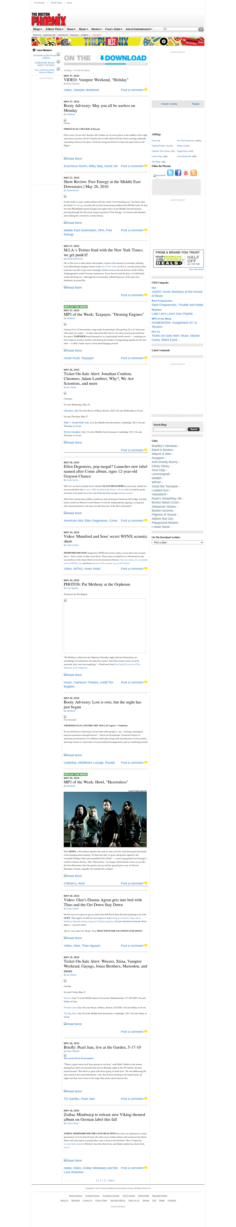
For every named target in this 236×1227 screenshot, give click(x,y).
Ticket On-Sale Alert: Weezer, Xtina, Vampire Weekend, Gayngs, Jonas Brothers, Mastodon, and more (105, 966)
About (69, 3)
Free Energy (78, 205)
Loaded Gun (160, 490)
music (68, 682)
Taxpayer (87, 358)
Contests (63, 35)
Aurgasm (158, 458)
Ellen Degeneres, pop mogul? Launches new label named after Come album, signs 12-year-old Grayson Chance (105, 471)
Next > (112, 1180)
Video (68, 90)
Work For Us (134, 1200)
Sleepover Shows (164, 506)
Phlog (180, 146)
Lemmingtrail (160, 474)
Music (82, 29)
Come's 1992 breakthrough (104, 489)
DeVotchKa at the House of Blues (44, 56)
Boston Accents (163, 510)
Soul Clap (158, 470)
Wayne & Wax (161, 454)
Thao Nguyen (91, 945)
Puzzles (74, 35)
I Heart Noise (161, 527)
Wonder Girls (70, 1007)
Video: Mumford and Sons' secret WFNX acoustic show (106, 538)
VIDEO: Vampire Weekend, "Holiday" (96, 79)
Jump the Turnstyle (165, 486)
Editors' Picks (53, 29)
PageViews (182, 151)
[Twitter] (170, 175)
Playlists (157, 309)
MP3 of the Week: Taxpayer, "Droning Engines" (104, 314)
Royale (110, 762)
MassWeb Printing (159, 1196)
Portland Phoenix (92, 1196)
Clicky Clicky (160, 466)
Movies (95, 29)
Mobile (162, 1200)
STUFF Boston (128, 1196)
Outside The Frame (161, 151)
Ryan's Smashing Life (167, 498)
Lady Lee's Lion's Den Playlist (172, 313)
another (129, 493)
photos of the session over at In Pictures (111, 563)
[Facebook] (178, 175)
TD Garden (71, 1099)
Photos (37, 35)
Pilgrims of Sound (164, 514)
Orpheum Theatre (86, 682)
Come (113, 520)
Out (154, 287)
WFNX (78, 568)
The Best (96, 35)
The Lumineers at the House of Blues (45, 71)
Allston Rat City (162, 518)
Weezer (67, 998)
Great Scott (71, 358)
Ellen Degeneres (95, 520)
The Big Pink (70, 1013)
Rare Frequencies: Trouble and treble (177, 305)
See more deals (196, 269)
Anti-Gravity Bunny (165, 462)
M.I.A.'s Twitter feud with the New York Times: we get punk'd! (103, 252)
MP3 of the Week (161, 318)
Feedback (172, 1200)
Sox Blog (156, 162)
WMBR (157, 478)
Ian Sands (71, 387)
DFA (101, 230)
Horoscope (49, 35)
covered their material (74, 1144)
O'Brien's (70, 883)
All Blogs (68, 70)
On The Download (81, 70)
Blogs (36, 29)
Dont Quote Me (184, 156)
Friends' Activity (169, 104)
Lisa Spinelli (72, 588)
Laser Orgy (157, 156)
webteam (71, 114)
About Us (64, 1200)
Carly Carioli (72, 480)
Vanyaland (159, 494)
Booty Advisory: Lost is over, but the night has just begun (102, 704)
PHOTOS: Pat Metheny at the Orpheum (97, 584)
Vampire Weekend (86, 90)
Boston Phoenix (75, 1196)
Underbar (70, 762)
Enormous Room (75, 166)
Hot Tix (156, 331)
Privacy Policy (101, 1200)
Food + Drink (112, 29)
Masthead (75, 1200)
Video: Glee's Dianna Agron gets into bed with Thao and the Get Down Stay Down (103, 902)
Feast (154, 140)
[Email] (159, 175)
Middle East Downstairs (80, 230)
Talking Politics (159, 146)
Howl (81, 883)
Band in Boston (162, 450)
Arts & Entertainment (138, 29)
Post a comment (132, 90)
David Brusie (73, 190)
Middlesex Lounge (90, 762)
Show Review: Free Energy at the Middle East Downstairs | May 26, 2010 (102, 184)
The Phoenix (39, 3)
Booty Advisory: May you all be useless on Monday (99, 108)
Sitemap (146, 1200)
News (70, 29)
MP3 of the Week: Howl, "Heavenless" (96, 782)
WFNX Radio (56, 3)
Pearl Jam (88, 1099)
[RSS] (193, 175)
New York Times (109, 266)
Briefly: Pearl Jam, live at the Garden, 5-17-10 (102, 1047)
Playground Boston (165, 522)
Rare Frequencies (162, 300)
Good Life (111, 166)
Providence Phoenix (111, 1196)
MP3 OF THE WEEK (75, 306)
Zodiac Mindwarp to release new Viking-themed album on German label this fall (104, 1117)
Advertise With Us (117, 1200)
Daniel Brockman (75, 259)
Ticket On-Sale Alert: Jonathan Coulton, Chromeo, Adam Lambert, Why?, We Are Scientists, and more (99, 378)
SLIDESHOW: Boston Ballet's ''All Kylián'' (45, 64)
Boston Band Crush (165, 502)
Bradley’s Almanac (164, 446)
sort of (67, 1147)
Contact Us (87, 1200)
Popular (195, 104)
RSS (154, 1200)
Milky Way (96, 166)
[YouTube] (185, 175)
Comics (85, 35)
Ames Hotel (92, 568)
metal (67, 1168)
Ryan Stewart (73, 84)
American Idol (73, 520)
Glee (76, 945)
